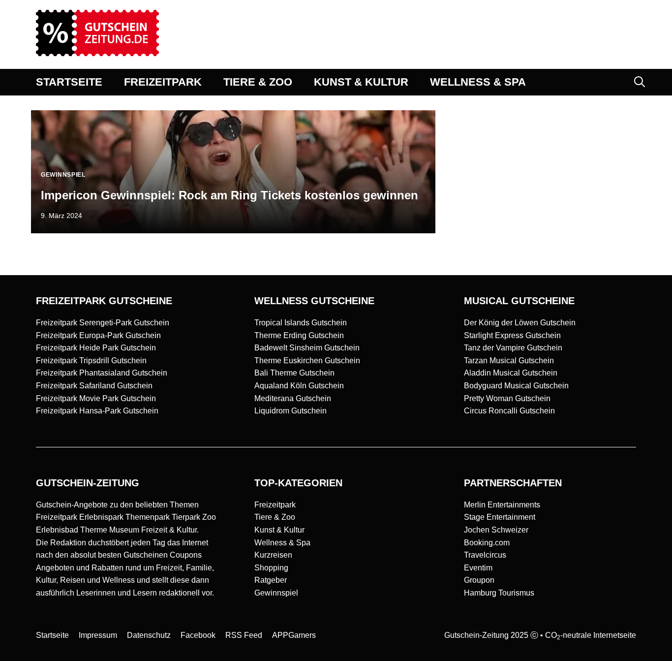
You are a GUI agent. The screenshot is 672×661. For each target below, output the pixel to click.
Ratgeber (270, 580)
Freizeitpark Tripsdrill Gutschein (91, 360)
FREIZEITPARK (163, 82)
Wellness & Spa (282, 542)
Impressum (98, 635)
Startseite (52, 635)
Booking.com (487, 542)
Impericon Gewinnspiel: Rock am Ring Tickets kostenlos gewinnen (229, 195)
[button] (639, 82)
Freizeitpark (275, 505)
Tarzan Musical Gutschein (509, 360)
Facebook (198, 635)
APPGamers (294, 635)
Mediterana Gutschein (292, 398)
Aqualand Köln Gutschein (299, 385)
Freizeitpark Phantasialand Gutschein (101, 373)
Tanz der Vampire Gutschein (513, 348)
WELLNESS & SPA (478, 82)
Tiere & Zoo (274, 517)
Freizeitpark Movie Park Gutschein (96, 398)
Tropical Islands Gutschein (300, 322)
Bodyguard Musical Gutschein (516, 385)
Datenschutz (149, 635)
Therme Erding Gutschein (299, 335)
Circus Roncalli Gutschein (509, 411)
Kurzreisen (273, 555)
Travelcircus (485, 555)
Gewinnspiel (276, 593)
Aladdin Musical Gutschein (510, 373)
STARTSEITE (69, 82)
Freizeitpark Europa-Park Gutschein (98, 335)
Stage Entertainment (499, 517)
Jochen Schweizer (496, 530)
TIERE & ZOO (257, 82)
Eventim (478, 568)
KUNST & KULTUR (361, 82)
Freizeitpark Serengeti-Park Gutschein (102, 322)
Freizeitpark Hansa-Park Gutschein (97, 411)
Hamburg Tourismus (499, 593)
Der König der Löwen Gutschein (520, 322)
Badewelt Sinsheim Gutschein (307, 348)
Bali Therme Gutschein (294, 373)
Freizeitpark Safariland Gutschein (94, 385)
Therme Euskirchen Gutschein (307, 360)
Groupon (479, 580)
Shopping (271, 568)
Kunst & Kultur (279, 530)
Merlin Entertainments (502, 505)
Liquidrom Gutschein (290, 411)
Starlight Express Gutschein (512, 335)
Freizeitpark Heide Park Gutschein (96, 348)
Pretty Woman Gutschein (507, 398)
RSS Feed (243, 635)
